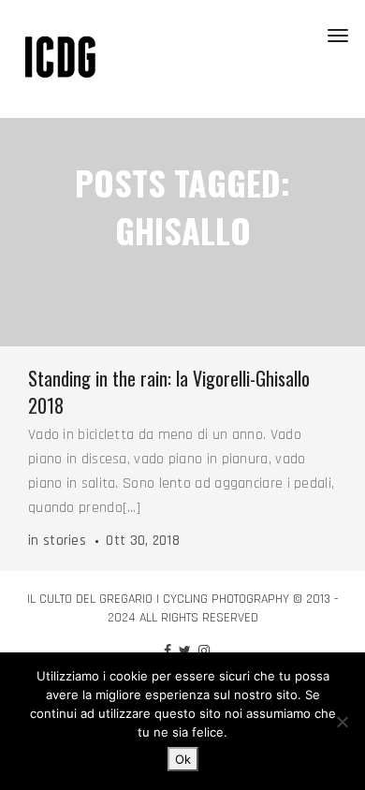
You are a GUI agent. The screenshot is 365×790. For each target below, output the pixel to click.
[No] (341, 721)
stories (64, 540)
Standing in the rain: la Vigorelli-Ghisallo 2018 (169, 391)
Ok (183, 759)
